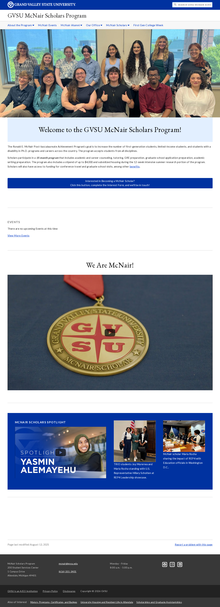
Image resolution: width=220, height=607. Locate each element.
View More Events (19, 235)
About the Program (20, 25)
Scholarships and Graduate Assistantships (159, 602)
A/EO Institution (23, 591)
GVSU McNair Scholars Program (47, 15)
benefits (135, 166)
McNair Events (47, 25)
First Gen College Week (148, 25)
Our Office (93, 25)
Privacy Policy (50, 591)
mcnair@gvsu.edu (68, 563)
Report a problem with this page (194, 544)
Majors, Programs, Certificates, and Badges (53, 602)
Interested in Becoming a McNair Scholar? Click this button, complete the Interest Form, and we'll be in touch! (110, 183)
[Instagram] (173, 564)
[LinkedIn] (180, 564)
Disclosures (69, 591)
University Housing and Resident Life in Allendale (107, 602)
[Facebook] (165, 564)
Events (14, 222)
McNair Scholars (117, 25)
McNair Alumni (70, 25)
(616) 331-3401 (67, 571)
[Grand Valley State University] (42, 6)
